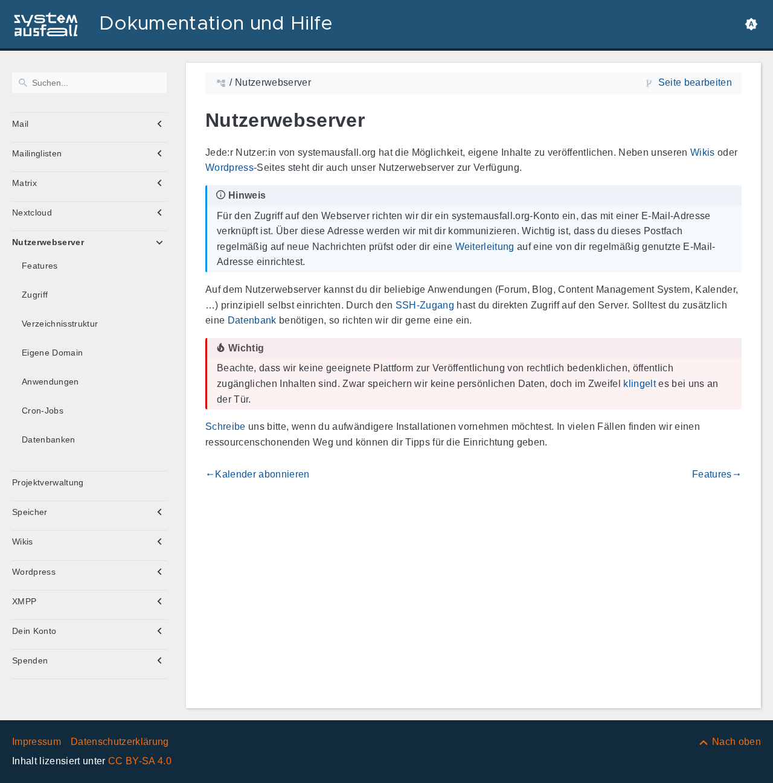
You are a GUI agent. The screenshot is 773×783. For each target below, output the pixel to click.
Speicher (30, 512)
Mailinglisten (37, 153)
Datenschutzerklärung (120, 742)
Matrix (24, 183)
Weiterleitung (485, 246)
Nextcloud (32, 212)
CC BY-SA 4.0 (140, 761)
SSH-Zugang (425, 305)
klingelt (639, 384)
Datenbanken (48, 439)
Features (40, 265)
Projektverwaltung (48, 482)
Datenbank (252, 320)
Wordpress (34, 572)
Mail (20, 124)
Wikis (22, 541)
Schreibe (225, 426)
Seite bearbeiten (695, 82)
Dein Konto (34, 631)
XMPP (24, 601)
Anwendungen (50, 381)
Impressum (36, 742)
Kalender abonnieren (257, 474)
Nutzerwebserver (48, 242)
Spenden (30, 660)
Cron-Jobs (42, 410)
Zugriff (35, 294)
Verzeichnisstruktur (60, 323)
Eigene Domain (52, 352)
